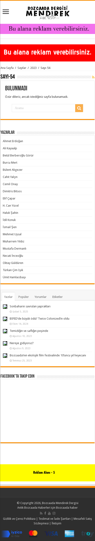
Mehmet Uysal (12, 234)
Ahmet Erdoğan (13, 141)
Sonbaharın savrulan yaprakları (30, 306)
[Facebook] (45, 513)
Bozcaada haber (67, 507)
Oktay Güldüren (13, 263)
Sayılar (22, 68)
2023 (33, 68)
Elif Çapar (9, 198)
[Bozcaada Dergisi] (47, 11)
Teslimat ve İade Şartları (55, 518)
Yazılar (8, 297)
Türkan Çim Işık (13, 270)
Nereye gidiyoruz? (22, 343)
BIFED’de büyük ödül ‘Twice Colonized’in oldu (39, 318)
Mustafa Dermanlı (14, 248)
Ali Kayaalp (10, 148)
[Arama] (79, 108)
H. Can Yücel (11, 205)
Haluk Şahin (10, 212)
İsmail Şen (10, 227)
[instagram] (54, 513)
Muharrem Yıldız (13, 241)
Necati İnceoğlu (13, 255)
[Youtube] (49, 513)
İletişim (56, 523)
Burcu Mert (10, 162)
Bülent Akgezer (13, 169)
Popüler (23, 297)
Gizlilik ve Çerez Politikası (19, 518)
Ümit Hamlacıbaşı (14, 277)
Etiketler (57, 297)
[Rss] (41, 513)
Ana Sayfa (7, 68)
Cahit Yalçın (10, 177)
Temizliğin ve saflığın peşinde (29, 331)
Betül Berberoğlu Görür (18, 155)
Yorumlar (41, 297)
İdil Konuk (9, 220)
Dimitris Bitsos (12, 191)
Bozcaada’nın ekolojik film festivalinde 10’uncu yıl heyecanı (48, 355)
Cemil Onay (10, 184)
